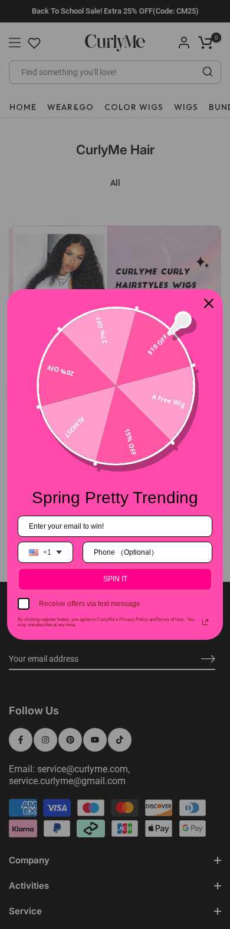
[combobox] (45, 552)
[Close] (209, 303)
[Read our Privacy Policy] (205, 622)
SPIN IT (115, 579)
